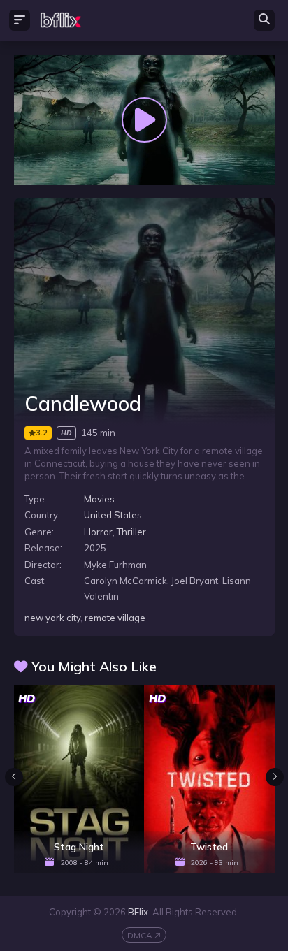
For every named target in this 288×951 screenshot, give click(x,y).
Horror (98, 531)
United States (113, 515)
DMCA (139, 935)
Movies (99, 498)
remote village (115, 617)
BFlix (138, 911)
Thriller (131, 531)
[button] (275, 777)
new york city (52, 617)
